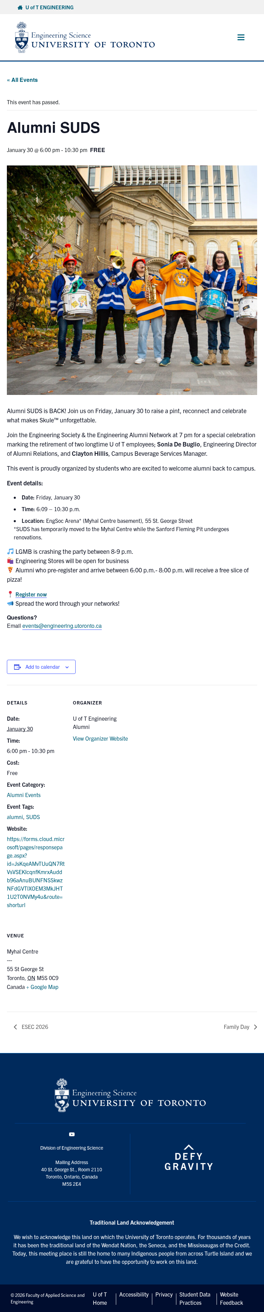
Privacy (164, 1294)
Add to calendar (42, 667)
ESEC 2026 (34, 1026)
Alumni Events (24, 794)
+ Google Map (42, 986)
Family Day (237, 1026)
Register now (31, 594)
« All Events (22, 80)
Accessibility (133, 1294)
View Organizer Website (100, 738)
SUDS (33, 816)
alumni (15, 816)
